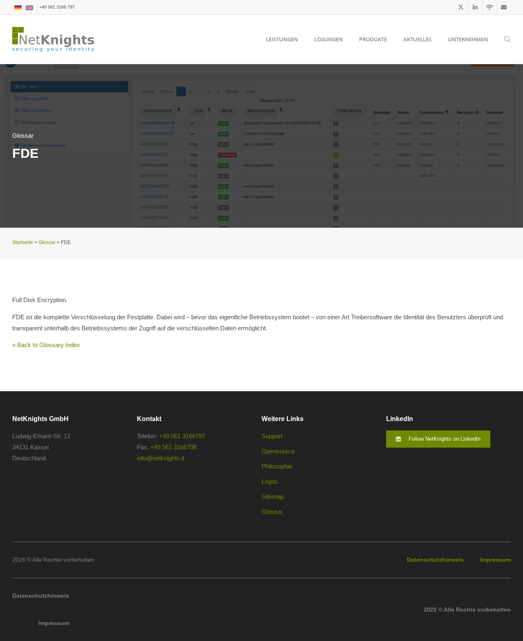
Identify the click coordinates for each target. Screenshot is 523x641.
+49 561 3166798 (173, 447)
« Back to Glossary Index (46, 344)
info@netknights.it (160, 458)
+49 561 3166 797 (57, 6)
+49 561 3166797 (182, 436)
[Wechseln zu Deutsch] (18, 7)
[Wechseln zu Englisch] (29, 7)
